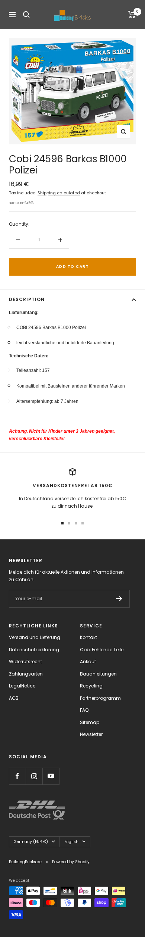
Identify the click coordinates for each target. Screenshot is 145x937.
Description (27, 299)
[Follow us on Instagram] (34, 776)
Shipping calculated (59, 193)
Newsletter (91, 734)
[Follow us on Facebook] (17, 776)
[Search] (26, 14)
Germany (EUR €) (31, 841)
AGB (14, 698)
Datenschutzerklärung (34, 649)
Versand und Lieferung (34, 637)
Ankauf (88, 661)
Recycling (91, 686)
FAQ (84, 710)
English (71, 841)
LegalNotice (22, 686)
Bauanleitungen (98, 674)
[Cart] (132, 14)
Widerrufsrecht (25, 661)
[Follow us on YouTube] (50, 776)
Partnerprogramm (100, 698)
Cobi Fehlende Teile (101, 649)
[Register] (119, 598)
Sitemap (89, 722)
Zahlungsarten (26, 674)
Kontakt (88, 637)
